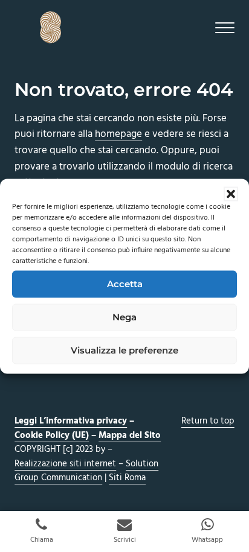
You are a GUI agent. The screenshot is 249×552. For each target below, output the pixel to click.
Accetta (125, 284)
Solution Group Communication (86, 471)
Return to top (207, 421)
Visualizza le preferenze (124, 350)
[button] (231, 194)
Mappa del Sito (130, 435)
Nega (124, 317)
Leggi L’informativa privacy (71, 421)
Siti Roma (127, 478)
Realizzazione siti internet (65, 464)
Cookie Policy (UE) (52, 435)
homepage (118, 134)
